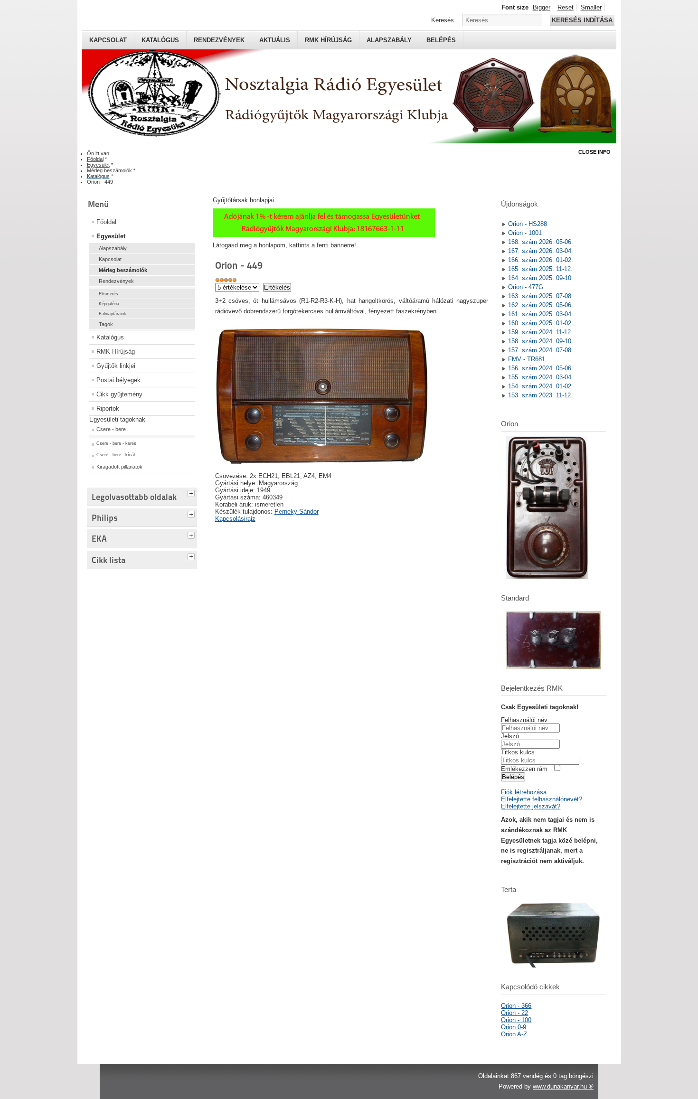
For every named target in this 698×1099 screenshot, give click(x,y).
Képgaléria (109, 303)
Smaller (591, 7)
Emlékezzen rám (524, 768)
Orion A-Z (514, 1034)
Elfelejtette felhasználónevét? (541, 799)
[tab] (192, 492)
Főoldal (106, 221)
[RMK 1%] (324, 234)
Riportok (107, 408)
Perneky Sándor (296, 511)
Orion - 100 (516, 1020)
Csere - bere (111, 429)
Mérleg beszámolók (123, 270)
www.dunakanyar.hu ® (563, 1086)
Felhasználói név (524, 719)
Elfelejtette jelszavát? (530, 806)
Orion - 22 (514, 1012)
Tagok (106, 324)
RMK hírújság (328, 40)
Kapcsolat (108, 40)
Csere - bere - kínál (115, 454)
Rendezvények (219, 40)
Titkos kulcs (518, 752)
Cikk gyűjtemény (119, 394)
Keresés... (445, 20)
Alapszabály (389, 40)
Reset (565, 7)
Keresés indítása (582, 20)
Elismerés (108, 293)
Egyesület (110, 236)
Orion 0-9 (513, 1027)
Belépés (441, 40)
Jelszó (510, 736)
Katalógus (160, 40)
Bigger (541, 7)
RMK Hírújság (115, 351)
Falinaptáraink (112, 313)
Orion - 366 (516, 1005)
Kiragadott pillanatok (119, 467)
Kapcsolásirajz (235, 518)
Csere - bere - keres (116, 443)
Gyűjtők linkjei (115, 365)
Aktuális (274, 40)
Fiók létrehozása (524, 792)
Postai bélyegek (118, 380)
